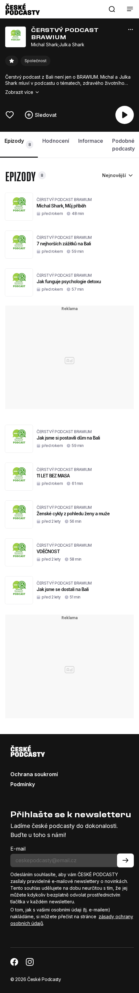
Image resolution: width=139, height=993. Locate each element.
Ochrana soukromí (34, 774)
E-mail (18, 848)
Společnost (36, 60)
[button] (112, 9)
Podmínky (22, 784)
